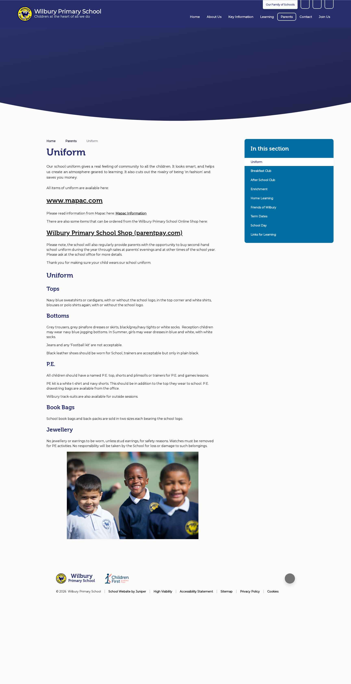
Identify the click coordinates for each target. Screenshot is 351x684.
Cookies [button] (272, 591)
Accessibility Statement (196, 591)
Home (51, 141)
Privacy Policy (250, 591)
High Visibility (163, 591)
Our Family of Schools (280, 4)
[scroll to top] (290, 578)
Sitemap (227, 591)
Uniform (92, 141)
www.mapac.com (75, 200)
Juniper (141, 591)
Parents (71, 141)
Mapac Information (131, 213)
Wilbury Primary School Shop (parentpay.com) (115, 233)
